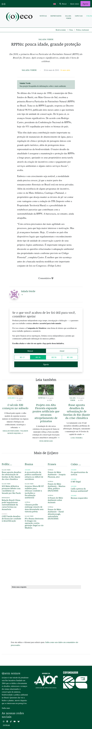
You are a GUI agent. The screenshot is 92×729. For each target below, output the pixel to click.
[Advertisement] (46, 561)
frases (52, 464)
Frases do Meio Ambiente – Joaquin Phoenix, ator (57, 474)
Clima (71, 30)
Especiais (79, 16)
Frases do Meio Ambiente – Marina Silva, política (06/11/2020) (56, 487)
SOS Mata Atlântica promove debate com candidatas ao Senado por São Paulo (11, 489)
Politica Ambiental (82, 30)
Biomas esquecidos (79, 497)
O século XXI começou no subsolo (15, 406)
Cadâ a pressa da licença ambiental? (79, 489)
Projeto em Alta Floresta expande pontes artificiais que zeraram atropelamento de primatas (46, 413)
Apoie (85, 3)
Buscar (64, 4)
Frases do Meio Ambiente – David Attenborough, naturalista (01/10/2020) (56, 514)
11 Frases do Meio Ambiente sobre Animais (55, 500)
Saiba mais (6, 708)
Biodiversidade (61, 30)
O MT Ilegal (76, 481)
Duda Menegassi (46, 441)
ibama (29, 464)
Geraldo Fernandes (11, 431)
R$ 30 (38, 357)
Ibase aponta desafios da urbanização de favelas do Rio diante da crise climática (76, 411)
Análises (11, 398)
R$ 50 (54, 357)
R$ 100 (70, 357)
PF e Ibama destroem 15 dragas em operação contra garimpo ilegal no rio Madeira (34, 523)
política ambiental (7, 464)
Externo (4, 514)
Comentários (44, 278)
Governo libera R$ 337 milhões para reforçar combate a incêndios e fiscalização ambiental (34, 492)
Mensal (30, 351)
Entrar (6, 725)
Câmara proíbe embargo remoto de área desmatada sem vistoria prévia (34, 508)
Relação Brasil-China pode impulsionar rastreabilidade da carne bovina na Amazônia (11, 505)
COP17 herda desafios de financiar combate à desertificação (11, 518)
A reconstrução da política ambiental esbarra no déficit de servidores (34, 475)
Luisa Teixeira (77, 438)
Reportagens (56, 16)
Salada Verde (68, 17)
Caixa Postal (76, 464)
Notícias (43, 16)
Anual (62, 351)
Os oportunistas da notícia (79, 473)
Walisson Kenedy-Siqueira (18, 432)
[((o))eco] (20, 17)
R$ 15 (22, 357)
